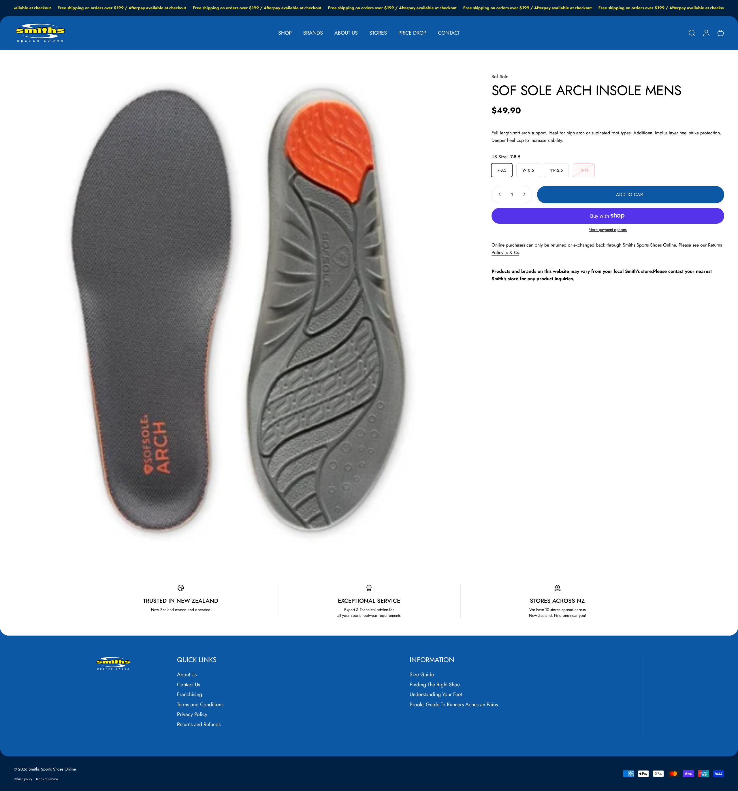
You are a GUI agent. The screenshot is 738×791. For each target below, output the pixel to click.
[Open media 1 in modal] (240, 308)
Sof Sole (500, 76)
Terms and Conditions (200, 704)
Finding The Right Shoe (435, 684)
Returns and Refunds (199, 724)
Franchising (189, 694)
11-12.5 (556, 170)
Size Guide (422, 674)
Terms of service (47, 779)
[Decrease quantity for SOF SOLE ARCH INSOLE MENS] (498, 194)
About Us (187, 674)
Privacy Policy (192, 714)
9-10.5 (528, 170)
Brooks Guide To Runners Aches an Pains (454, 704)
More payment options (608, 229)
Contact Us (188, 684)
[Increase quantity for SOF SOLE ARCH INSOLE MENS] (525, 194)
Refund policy (23, 779)
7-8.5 (501, 170)
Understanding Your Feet (436, 694)
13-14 (584, 170)
